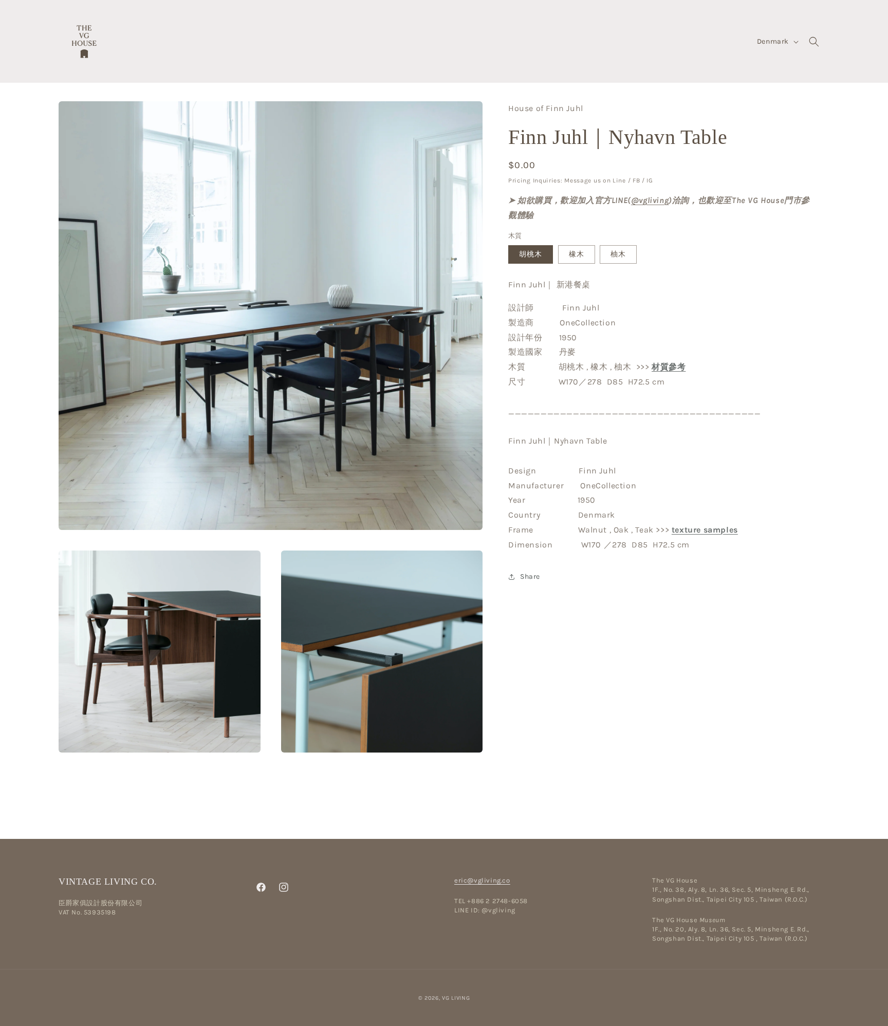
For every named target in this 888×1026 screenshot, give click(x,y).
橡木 (576, 254)
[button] (814, 41)
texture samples (705, 530)
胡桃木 (530, 254)
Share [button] (530, 576)
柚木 (618, 254)
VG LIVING (456, 998)
